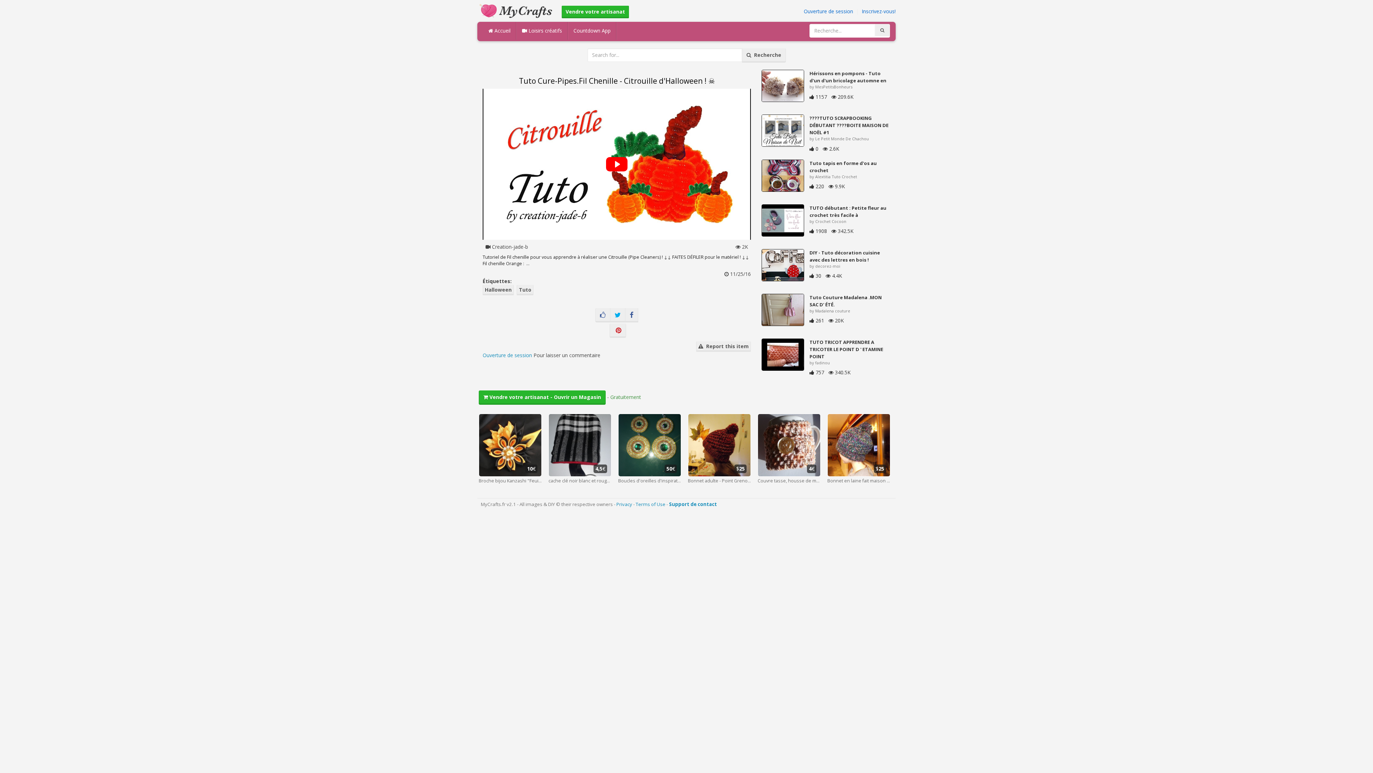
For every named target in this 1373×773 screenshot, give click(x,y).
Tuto (525, 289)
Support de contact (693, 504)
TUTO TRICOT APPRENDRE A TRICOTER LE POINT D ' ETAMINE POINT (846, 349)
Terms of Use (650, 504)
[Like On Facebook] (602, 315)
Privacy (624, 504)
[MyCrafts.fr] (517, 10)
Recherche (766, 55)
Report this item (726, 346)
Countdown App (592, 30)
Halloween (498, 289)
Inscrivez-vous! (879, 11)
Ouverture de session (828, 11)
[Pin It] (618, 331)
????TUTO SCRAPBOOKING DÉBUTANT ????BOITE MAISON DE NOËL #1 (849, 125)
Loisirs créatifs (544, 30)
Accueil (502, 30)
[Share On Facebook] (631, 315)
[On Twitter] (617, 315)
